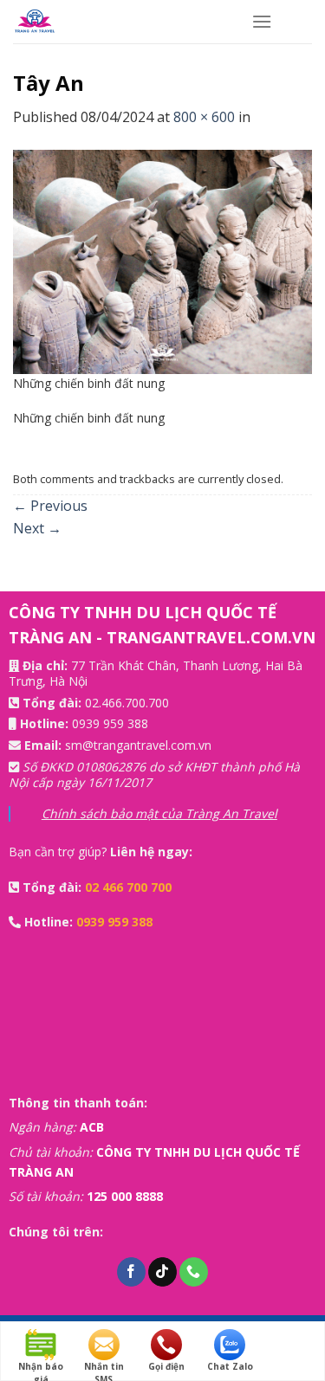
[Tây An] (162, 259)
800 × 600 (204, 116)
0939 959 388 (110, 723)
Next (37, 528)
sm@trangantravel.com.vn (138, 745)
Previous (50, 505)
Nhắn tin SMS (104, 1366)
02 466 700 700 (128, 887)
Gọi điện (166, 1366)
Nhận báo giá (40, 1366)
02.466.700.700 (127, 702)
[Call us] (193, 1272)
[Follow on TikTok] (162, 1272)
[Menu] (261, 21)
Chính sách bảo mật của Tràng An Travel (159, 813)
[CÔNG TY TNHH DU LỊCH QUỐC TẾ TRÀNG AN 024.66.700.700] (119, 21)
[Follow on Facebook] (131, 1272)
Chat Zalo (230, 1366)
